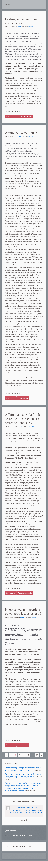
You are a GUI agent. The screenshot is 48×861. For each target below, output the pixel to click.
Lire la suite (10, 116)
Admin (19, 26)
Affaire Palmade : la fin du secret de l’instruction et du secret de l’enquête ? (23, 419)
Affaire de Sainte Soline (21, 133)
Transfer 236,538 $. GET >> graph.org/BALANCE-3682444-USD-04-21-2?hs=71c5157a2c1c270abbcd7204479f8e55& (24, 810)
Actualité (30, 26)
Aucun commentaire (25, 116)
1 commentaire (23, 398)
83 (37, 755)
